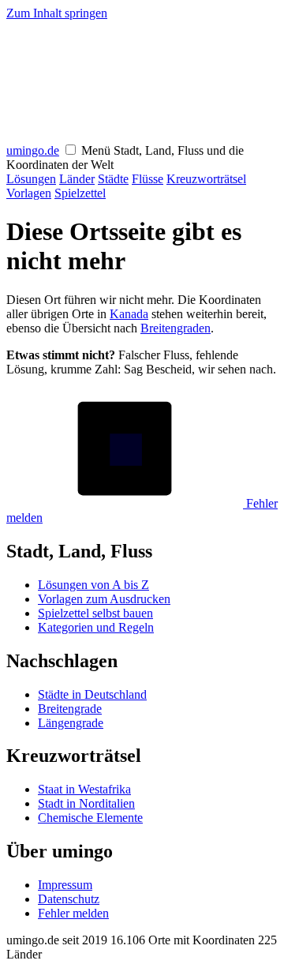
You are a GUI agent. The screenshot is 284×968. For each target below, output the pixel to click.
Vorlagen (28, 193)
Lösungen (31, 179)
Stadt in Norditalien (86, 803)
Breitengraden (175, 328)
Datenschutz (68, 899)
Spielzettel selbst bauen (95, 613)
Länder (77, 179)
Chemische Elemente (90, 817)
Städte (113, 179)
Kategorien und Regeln (96, 627)
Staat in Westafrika (84, 789)
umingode (32, 150)
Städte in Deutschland (92, 694)
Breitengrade (70, 708)
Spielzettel (80, 193)
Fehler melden (73, 913)
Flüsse (147, 179)
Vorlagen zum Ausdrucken (104, 599)
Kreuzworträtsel (206, 179)
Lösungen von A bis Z (93, 584)
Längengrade (70, 723)
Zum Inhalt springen (56, 13)
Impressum (65, 884)
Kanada (129, 314)
